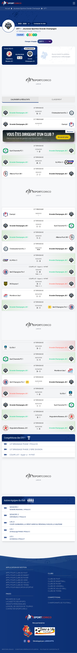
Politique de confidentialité (49, 649)
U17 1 (45, 8)
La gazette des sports (15, 601)
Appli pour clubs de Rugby (17, 578)
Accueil (7, 8)
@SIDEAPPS (49, 641)
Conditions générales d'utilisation (26, 649)
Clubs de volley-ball (57, 588)
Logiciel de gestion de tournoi (19, 606)
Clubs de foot (54, 579)
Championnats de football (59, 603)
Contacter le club (40, 24)
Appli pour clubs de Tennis (17, 585)
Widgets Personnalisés (16, 604)
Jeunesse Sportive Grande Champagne (26, 8)
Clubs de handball (56, 586)
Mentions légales (8, 649)
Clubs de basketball (56, 581)
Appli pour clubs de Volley (17, 582)
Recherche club (13, 599)
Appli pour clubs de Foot (17, 573)
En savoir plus (63, 137)
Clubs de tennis (54, 591)
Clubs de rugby (54, 584)
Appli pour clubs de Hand (17, 580)
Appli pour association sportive (19, 587)
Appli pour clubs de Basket (17, 575)
